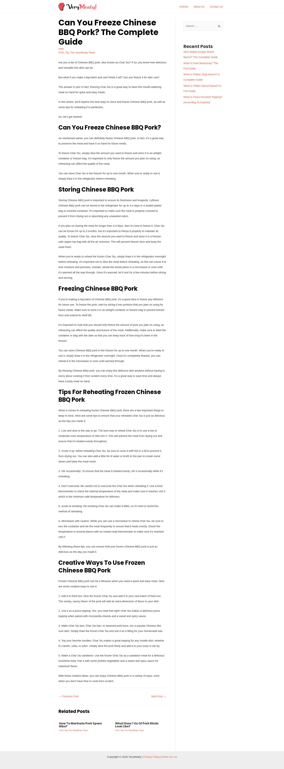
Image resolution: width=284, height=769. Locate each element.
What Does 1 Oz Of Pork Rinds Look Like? (136, 724)
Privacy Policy (151, 756)
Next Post (158, 696)
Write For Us (169, 756)
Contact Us (216, 6)
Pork (61, 52)
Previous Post (69, 696)
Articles (183, 6)
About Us (198, 6)
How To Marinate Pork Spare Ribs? (80, 724)
